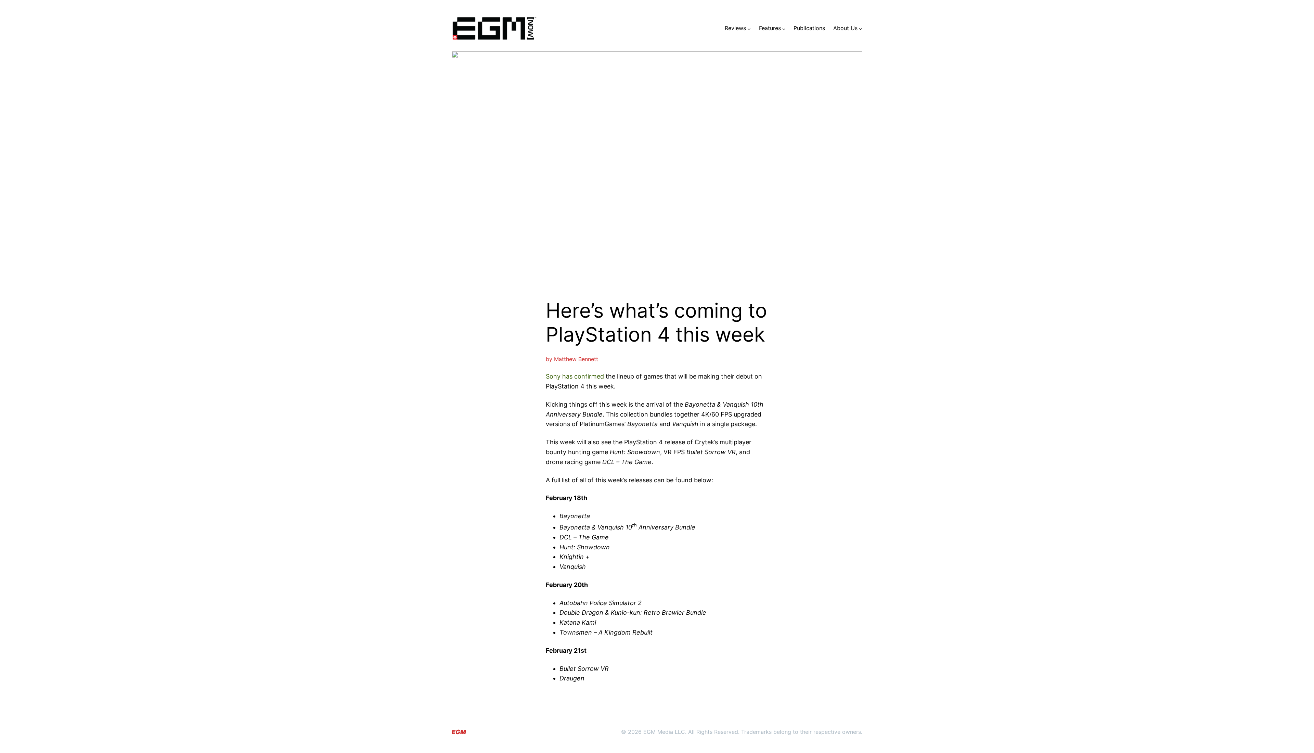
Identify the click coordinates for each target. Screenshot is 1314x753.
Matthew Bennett (576, 359)
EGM (459, 732)
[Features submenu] (784, 28)
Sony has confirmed (575, 376)
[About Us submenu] (860, 28)
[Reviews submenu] (749, 28)
